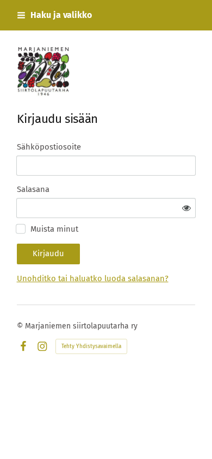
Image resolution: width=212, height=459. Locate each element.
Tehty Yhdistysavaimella (91, 346)
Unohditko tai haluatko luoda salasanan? (93, 278)
